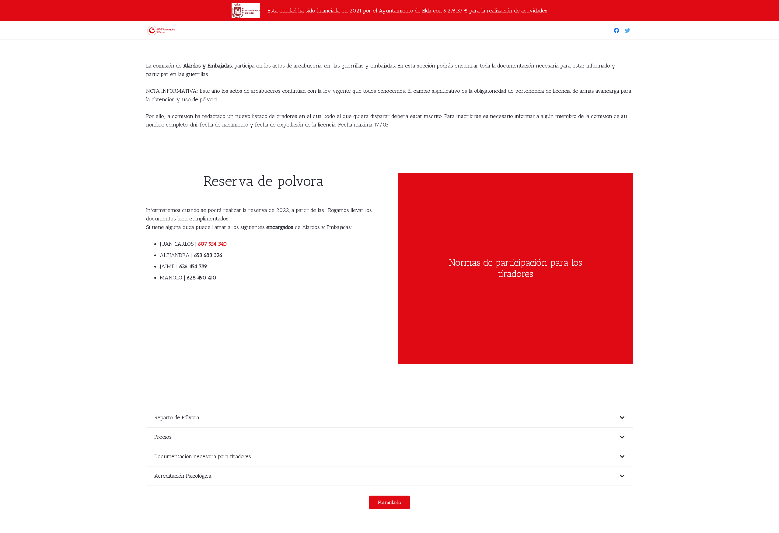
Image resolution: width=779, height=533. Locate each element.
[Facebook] (616, 30)
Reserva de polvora (264, 181)
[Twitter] (627, 30)
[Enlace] (161, 30)
